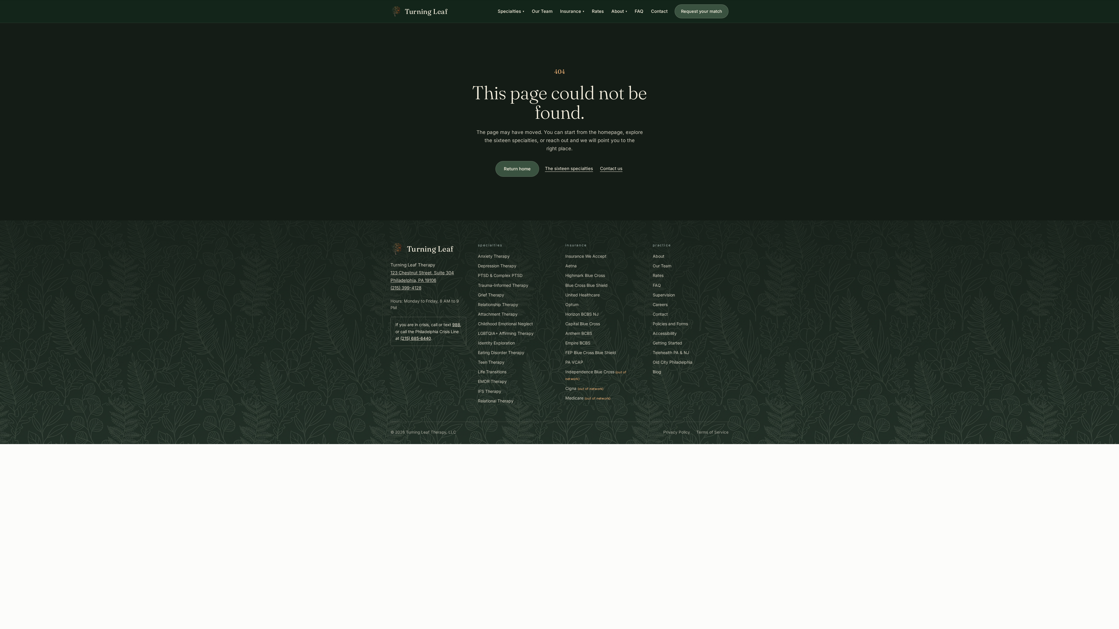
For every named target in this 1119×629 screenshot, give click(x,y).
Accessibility (665, 333)
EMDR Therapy (492, 381)
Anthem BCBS (578, 333)
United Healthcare (582, 294)
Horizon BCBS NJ (582, 314)
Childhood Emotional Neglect (505, 323)
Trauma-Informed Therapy (503, 285)
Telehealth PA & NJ (671, 352)
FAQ (639, 11)
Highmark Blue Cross (585, 275)
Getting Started (667, 342)
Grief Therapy (491, 294)
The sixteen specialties (569, 168)
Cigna (584, 388)
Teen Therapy (491, 362)
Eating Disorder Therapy (501, 352)
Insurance (572, 11)
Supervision (664, 294)
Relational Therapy (495, 400)
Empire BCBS (577, 342)
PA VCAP (574, 362)
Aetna (571, 265)
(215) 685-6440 (415, 338)
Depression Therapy (497, 265)
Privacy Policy (676, 432)
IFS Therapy (489, 391)
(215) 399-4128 (405, 288)
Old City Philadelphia (672, 362)
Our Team (542, 11)
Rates (598, 11)
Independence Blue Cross (596, 375)
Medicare (588, 397)
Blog (657, 371)
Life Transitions (492, 371)
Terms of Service (712, 432)
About (619, 11)
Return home (517, 169)
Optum (571, 304)
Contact (659, 11)
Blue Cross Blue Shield (586, 285)
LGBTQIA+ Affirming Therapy (506, 333)
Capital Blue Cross (582, 323)
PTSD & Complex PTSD (500, 275)
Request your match (701, 11)
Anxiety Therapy (494, 256)
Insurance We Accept (585, 256)
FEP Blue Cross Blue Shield (590, 352)
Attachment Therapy (498, 314)
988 (456, 324)
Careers (660, 304)
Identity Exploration (496, 342)
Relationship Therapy (498, 304)
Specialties (511, 11)
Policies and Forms (670, 323)
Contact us (611, 168)
